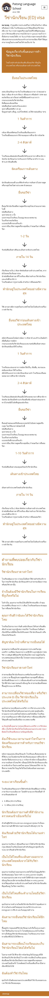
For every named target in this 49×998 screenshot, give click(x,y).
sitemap (5, 994)
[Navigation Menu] (44, 7)
